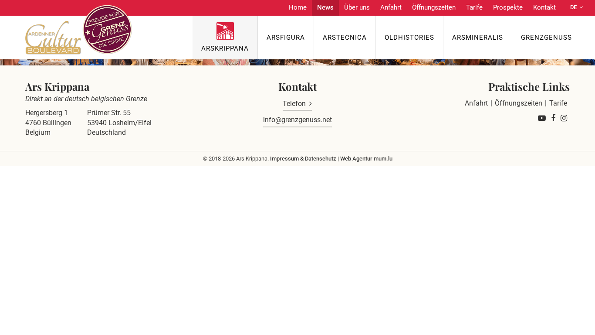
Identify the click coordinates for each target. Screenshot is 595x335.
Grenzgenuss (546, 37)
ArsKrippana (225, 48)
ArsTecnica (345, 37)
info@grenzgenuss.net (297, 120)
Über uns (357, 7)
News (325, 7)
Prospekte (508, 7)
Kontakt (544, 7)
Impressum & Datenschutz (303, 158)
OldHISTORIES (409, 37)
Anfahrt (391, 7)
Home (298, 7)
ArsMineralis (477, 37)
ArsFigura (286, 37)
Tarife (474, 7)
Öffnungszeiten (434, 7)
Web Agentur (356, 158)
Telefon (294, 103)
